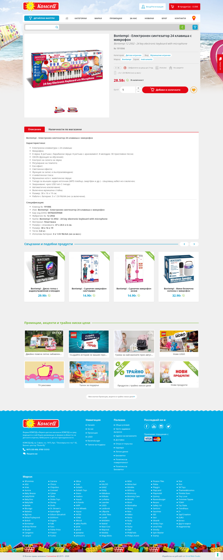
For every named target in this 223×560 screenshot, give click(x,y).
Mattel (104, 523)
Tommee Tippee (186, 499)
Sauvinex (157, 511)
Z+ (180, 511)
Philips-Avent (133, 535)
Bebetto (28, 511)
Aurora (28, 490)
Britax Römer (30, 526)
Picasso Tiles (158, 481)
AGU (27, 484)
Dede (52, 496)
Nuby (129, 520)
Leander (105, 502)
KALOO (104, 484)
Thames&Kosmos (186, 490)
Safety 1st (157, 505)
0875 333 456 (32, 449)
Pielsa (155, 484)
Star (180, 481)
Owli (129, 529)
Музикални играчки (160, 55)
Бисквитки (120, 455)
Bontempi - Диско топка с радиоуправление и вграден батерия (44, 291)
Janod (78, 529)
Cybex (53, 493)
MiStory (130, 490)
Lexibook (105, 508)
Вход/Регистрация (154, 6)
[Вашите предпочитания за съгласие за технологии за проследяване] (218, 555)
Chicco (53, 484)
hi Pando (80, 502)
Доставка (120, 439)
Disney (53, 502)
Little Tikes (106, 514)
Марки (98, 18)
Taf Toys (182, 487)
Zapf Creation (185, 514)
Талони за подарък (96, 444)
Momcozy (131, 493)
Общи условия (122, 425)
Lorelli (104, 517)
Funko (53, 535)
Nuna (129, 526)
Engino (53, 520)
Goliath (79, 487)
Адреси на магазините (194, 18)
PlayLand (157, 490)
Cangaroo (29, 532)
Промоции (116, 18)
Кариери (120, 447)
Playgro (156, 487)
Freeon (53, 532)
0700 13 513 (44, 449)
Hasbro (79, 496)
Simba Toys (158, 523)
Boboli (27, 520)
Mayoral (105, 529)
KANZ (103, 487)
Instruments (146, 59)
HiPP (78, 505)
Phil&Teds (131, 532)
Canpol (28, 535)
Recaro (156, 502)
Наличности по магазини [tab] (65, 129)
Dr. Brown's (55, 508)
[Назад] (182, 27)
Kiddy (104, 490)
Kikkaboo (105, 493)
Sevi (155, 517)
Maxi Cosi (105, 526)
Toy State (183, 505)
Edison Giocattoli (57, 514)
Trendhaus (183, 508)
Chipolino (54, 487)
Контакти (180, 18)
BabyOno (29, 499)
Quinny (156, 496)
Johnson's (80, 535)
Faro (52, 526)
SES (154, 514)
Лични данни (122, 451)
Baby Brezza (30, 493)
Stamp (156, 535)
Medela (104, 532)
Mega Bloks (106, 535)
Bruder (28, 529)
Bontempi (126, 59)
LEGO (90, 436)
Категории (81, 18)
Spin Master (158, 532)
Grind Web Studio (193, 556)
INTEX (78, 514)
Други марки (185, 523)
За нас (133, 18)
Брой (116, 89)
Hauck (79, 499)
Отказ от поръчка (124, 443)
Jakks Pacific (81, 523)
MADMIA (105, 520)
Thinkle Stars (184, 493)
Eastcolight (55, 511)
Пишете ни (32, 453)
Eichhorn (54, 517)
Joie (103, 481)
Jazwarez (80, 532)
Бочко (181, 520)
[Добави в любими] (193, 90)
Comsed (54, 490)
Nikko (130, 514)
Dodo (52, 505)
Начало (66, 18)
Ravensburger (94, 440)
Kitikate (104, 496)
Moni (129, 502)
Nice (129, 511)
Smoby (156, 529)
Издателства (184, 526)
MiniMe (130, 487)
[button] (184, 6)
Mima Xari (131, 484)
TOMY (181, 502)
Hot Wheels (81, 508)
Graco (78, 493)
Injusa (78, 511)
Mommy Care (133, 496)
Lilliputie (105, 511)
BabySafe (29, 502)
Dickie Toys (55, 499)
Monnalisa (132, 505)
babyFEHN (29, 496)
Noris (129, 517)
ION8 (78, 517)
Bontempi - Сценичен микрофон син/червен (89, 289)
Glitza (78, 481)
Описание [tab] (34, 129)
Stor (180, 484)
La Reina (105, 499)
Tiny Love (183, 496)
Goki (78, 484)
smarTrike (157, 526)
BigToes (28, 514)
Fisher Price (55, 529)
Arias (27, 487)
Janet (78, 526)
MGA (129, 481)
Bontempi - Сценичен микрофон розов (134, 289)
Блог (164, 18)
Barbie (27, 505)
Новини (149, 18)
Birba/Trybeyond (32, 517)
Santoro (156, 508)
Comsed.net (51, 556)
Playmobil (157, 493)
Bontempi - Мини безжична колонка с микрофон (178, 289)
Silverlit (156, 520)
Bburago (28, 508)
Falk (52, 523)
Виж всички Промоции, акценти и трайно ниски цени (110, 396)
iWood (79, 520)
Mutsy (130, 508)
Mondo (130, 499)
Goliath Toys (81, 490)
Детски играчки (133, 55)
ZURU (181, 517)
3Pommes (29, 481)
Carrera (53, 481)
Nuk (129, 523)
